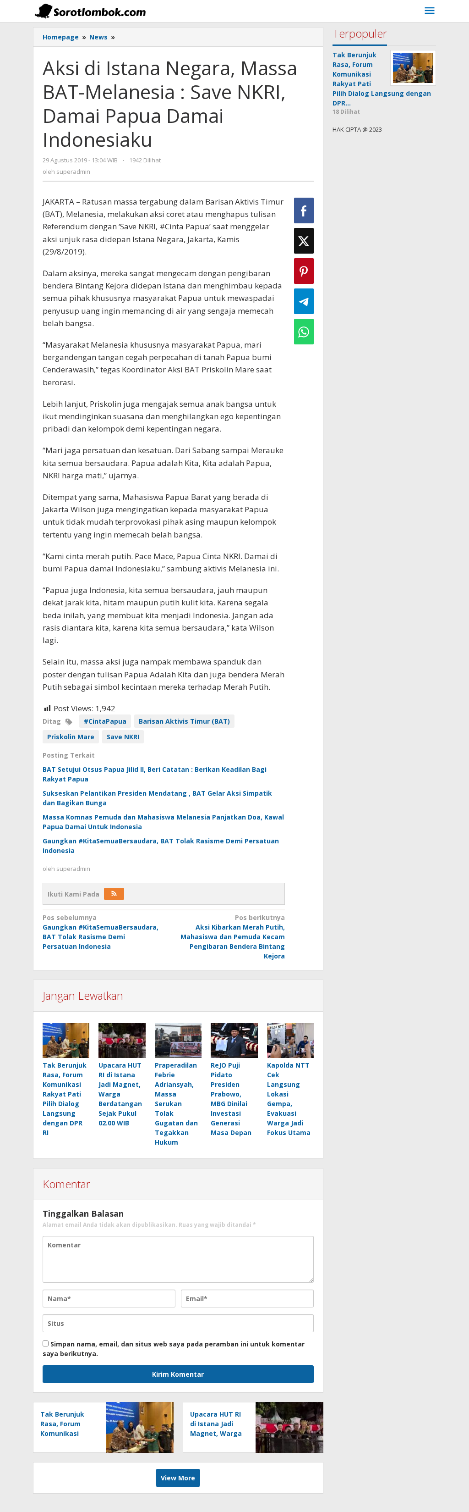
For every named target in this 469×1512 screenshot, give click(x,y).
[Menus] (429, 11)
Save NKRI (123, 736)
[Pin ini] (304, 271)
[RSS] (114, 894)
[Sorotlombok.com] (90, 10)
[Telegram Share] (304, 301)
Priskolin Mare (70, 736)
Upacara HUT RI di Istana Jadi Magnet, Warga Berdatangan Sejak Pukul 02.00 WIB (120, 1094)
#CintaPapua (105, 721)
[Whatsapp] (304, 331)
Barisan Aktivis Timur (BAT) (184, 721)
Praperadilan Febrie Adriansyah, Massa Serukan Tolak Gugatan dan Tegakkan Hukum (176, 1103)
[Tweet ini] (304, 241)
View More (178, 1477)
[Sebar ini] (304, 210)
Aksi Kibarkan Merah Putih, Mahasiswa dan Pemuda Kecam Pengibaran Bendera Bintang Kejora (232, 936)
